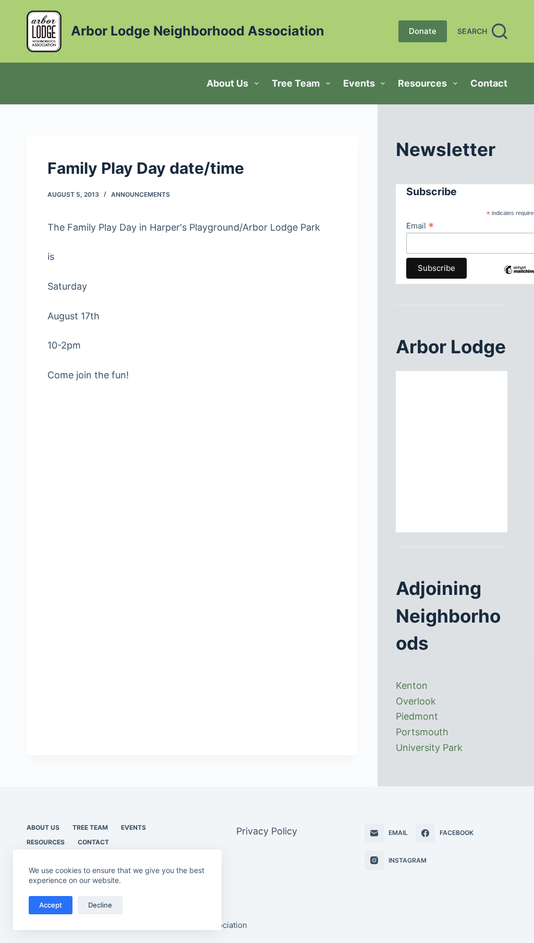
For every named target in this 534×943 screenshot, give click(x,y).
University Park (429, 747)
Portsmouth (422, 731)
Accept (50, 905)
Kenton (412, 685)
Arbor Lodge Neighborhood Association (197, 31)
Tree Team (296, 83)
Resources (422, 83)
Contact (488, 83)
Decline (100, 905)
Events (359, 83)
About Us (227, 83)
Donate (422, 31)
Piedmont (417, 716)
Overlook (416, 701)
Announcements (140, 194)
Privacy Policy (266, 831)
